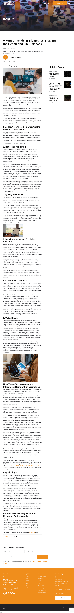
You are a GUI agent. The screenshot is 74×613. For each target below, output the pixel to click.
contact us (32, 532)
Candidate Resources (53, 82)
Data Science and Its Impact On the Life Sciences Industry (24, 465)
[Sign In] (51, 3)
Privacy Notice (26, 607)
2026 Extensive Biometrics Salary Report (54, 74)
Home (27, 576)
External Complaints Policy (41, 607)
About (27, 583)
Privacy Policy (36, 561)
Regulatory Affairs (42, 590)
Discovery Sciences (42, 582)
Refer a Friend (7, 574)
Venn (65, 607)
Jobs (27, 578)
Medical (39, 580)
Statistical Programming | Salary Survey (53, 98)
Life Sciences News (7, 38)
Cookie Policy (32, 607)
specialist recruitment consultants (27, 519)
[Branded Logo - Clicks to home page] (9, 3)
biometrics (12, 61)
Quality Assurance (42, 592)
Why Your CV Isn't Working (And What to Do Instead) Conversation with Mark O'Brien (55, 87)
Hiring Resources (53, 71)
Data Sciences (41, 585)
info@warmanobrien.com (9, 582)
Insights (27, 587)
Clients (27, 580)
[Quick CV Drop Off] (45, 3)
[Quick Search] (48, 3)
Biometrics (40, 578)
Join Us (27, 585)
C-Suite (39, 583)
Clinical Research (42, 576)
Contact (27, 588)
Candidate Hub (29, 582)
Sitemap (48, 607)
